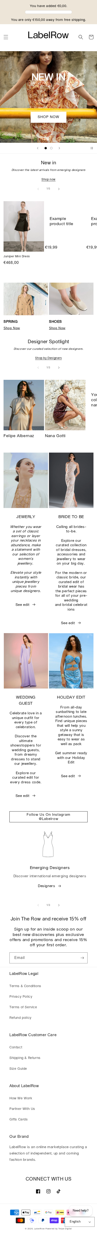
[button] (6, 37)
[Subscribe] (82, 957)
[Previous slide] (37, 148)
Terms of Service (23, 1007)
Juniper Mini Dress (17, 256)
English (75, 1221)
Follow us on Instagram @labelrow (48, 817)
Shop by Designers (48, 358)
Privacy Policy (20, 996)
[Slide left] (38, 189)
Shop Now (12, 328)
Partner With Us (22, 1109)
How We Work (20, 1098)
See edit (23, 605)
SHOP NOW (48, 117)
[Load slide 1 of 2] (45, 148)
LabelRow (39, 1229)
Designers (46, 886)
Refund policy (20, 1018)
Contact (15, 1047)
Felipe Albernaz (19, 436)
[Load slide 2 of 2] (51, 148)
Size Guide (18, 1068)
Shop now (48, 179)
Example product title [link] (61, 221)
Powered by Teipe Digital (58, 1229)
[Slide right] (59, 189)
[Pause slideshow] (92, 148)
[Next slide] (59, 148)
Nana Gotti (55, 436)
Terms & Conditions (25, 986)
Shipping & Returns (24, 1058)
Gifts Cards (18, 1119)
